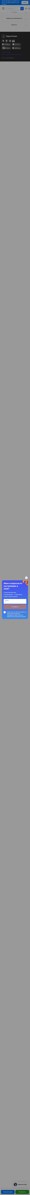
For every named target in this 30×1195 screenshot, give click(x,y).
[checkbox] (15, 614)
